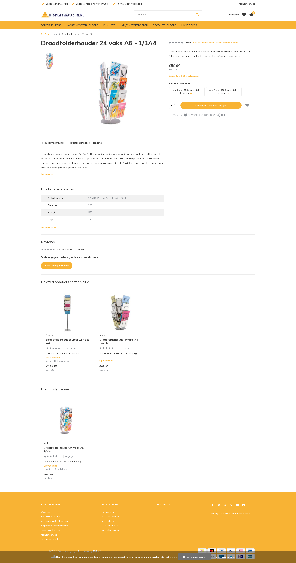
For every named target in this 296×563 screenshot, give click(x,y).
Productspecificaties (78, 142)
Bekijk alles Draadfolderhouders (220, 42)
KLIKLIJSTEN (110, 25)
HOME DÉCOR (189, 25)
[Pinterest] (231, 505)
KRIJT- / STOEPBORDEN (135, 25)
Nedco (196, 42)
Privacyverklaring (50, 530)
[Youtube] (237, 505)
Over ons (46, 511)
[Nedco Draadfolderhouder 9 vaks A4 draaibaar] (120, 312)
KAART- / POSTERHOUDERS (82, 25)
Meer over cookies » (226, 557)
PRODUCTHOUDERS (164, 25)
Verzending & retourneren (55, 521)
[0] (250, 15)
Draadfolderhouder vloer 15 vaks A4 (67, 341)
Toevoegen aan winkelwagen (210, 105)
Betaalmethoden (50, 516)
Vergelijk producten (113, 530)
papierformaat (49, 539)
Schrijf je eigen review (56, 265)
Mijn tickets (108, 521)
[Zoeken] (197, 14)
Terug (47, 34)
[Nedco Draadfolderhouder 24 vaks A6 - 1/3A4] (66, 420)
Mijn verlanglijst (110, 525)
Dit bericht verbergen (194, 557)
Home (55, 34)
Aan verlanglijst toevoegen (201, 114)
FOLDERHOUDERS (51, 25)
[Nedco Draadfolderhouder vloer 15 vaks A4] (67, 312)
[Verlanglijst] (244, 14)
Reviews (97, 142)
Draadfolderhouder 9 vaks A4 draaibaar (118, 341)
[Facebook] (212, 505)
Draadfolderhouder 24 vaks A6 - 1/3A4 (65, 449)
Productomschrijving (52, 142)
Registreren (108, 511)
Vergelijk (177, 115)
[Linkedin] (243, 505)
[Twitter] (219, 505)
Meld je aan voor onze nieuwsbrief (230, 513)
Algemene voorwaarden (55, 525)
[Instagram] (225, 505)
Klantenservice (247, 3)
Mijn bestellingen (111, 516)
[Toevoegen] (86, 367)
